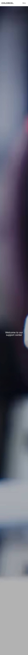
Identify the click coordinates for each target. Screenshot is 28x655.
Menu (24, 3)
